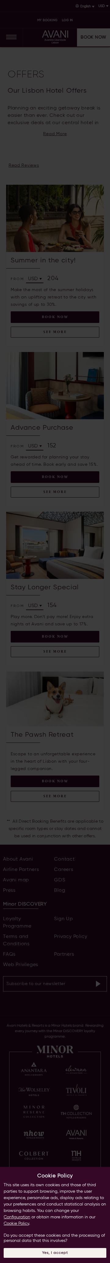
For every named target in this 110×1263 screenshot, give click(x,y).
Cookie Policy (16, 1223)
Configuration (17, 1217)
